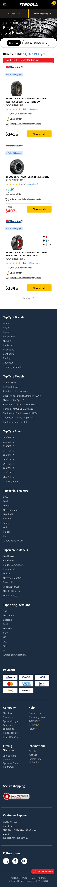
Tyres (15, 22)
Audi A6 (6, 573)
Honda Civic (9, 560)
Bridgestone (9, 336)
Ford (5, 501)
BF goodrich (9, 349)
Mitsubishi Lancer (11, 591)
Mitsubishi (8, 514)
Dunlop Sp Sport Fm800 (15, 421)
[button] (28, 109)
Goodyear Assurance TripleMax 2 (19, 417)
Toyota (6, 505)
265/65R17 (8, 454)
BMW (5, 496)
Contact (34, 713)
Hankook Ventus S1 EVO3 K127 (18, 408)
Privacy (10, 732)
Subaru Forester (11, 595)
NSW (5, 632)
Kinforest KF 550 (11, 386)
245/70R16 (8, 450)
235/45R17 (8, 446)
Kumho (6, 331)
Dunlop (6, 358)
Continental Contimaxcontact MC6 (20, 413)
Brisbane (7, 619)
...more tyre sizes (11, 481)
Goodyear (8, 362)
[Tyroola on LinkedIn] (6, 861)
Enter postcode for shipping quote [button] (25, 123)
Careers (6, 717)
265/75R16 (8, 468)
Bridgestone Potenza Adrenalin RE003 (22, 395)
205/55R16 (8, 437)
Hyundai (7, 518)
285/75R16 (8, 476)
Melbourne (8, 615)
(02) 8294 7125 (10, 821)
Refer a (9, 736)
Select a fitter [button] (16, 118)
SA (4, 650)
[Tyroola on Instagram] (24, 861)
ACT (5, 645)
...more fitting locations (14, 654)
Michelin (7, 340)
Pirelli (6, 327)
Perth (5, 624)
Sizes (24, 22)
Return (32, 728)
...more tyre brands (12, 366)
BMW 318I (8, 582)
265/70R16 (8, 459)
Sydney (6, 610)
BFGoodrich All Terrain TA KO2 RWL (20, 404)
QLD (5, 641)
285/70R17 (8, 472)
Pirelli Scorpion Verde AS (15, 391)
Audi (5, 527)
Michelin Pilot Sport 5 (13, 400)
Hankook (7, 345)
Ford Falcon (9, 556)
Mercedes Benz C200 (13, 577)
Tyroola (9, 721)
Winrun (6, 323)
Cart (55, 2)
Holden (6, 531)
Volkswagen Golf (11, 586)
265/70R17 (8, 463)
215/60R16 (8, 441)
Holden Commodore (13, 564)
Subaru (6, 522)
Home (6, 22)
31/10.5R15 (36, 22)
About (7, 713)
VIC (4, 637)
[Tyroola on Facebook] (15, 861)
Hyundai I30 (9, 569)
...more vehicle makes (13, 540)
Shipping (33, 724)
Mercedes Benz (10, 509)
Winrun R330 (9, 382)
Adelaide (7, 628)
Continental (9, 353)
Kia (4, 536)
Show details (39, 133)
